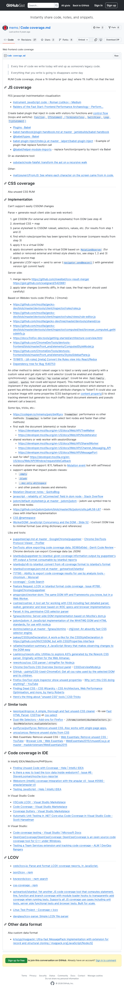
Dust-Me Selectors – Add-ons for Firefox (38, 719)
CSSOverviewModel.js (87, 667)
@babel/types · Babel (26, 136)
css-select (51, 715)
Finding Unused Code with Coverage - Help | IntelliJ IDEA (48, 767)
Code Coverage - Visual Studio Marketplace (40, 806)
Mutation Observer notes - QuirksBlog (36, 491)
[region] (62, 504)
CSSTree (35, 715)
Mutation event (76, 465)
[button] (95, 39)
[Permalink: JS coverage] (5, 87)
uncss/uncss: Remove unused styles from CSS (41, 732)
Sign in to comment (106, 960)
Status (52, 975)
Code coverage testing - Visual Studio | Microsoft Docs (47, 832)
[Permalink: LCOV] (5, 857)
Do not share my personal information (62, 978)
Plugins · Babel (22, 127)
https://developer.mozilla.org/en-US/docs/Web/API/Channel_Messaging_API (64, 447)
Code (11, 39)
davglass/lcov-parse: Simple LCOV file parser (40, 916)
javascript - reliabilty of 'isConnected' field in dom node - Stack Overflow (58, 496)
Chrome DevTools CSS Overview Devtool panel (42, 667)
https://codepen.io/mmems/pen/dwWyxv (38, 414)
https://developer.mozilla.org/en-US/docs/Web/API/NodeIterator (57, 435)
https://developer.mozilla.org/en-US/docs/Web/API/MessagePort (57, 452)
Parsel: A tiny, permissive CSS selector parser (41, 611)
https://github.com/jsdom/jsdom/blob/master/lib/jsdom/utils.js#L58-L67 (57, 509)
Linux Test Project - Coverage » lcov (35, 909)
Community (63, 975)
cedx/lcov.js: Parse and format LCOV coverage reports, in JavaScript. (55, 865)
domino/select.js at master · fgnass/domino (39, 628)
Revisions (28, 39)
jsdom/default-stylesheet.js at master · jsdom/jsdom (45, 500)
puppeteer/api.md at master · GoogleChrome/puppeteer (47, 539)
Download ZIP (112, 39)
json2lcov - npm (23, 872)
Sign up (111, 5)
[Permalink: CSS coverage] (5, 183)
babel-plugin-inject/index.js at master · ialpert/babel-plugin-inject (53, 141)
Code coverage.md (36, 28)
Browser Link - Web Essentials (44, 740)
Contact (81, 975)
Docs (73, 975)
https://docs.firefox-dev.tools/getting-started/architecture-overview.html (57, 338)
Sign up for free (16, 960)
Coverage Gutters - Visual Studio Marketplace (41, 811)
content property (91, 393)
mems (13, 28)
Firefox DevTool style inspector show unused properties (47, 680)
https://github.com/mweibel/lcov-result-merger (60, 279)
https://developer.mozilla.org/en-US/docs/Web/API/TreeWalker (56, 430)
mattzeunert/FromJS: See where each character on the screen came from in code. (63, 175)
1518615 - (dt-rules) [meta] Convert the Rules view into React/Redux (55, 359)
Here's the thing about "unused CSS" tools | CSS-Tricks (47, 696)
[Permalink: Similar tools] (5, 704)
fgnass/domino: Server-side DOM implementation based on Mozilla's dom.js (59, 616)
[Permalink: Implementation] (5, 199)
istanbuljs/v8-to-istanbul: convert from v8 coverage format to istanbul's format (61, 564)
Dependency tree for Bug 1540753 (34, 363)
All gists (65, 5)
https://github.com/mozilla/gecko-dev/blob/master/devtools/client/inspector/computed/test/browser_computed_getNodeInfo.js (64, 329)
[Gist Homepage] (15, 5)
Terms (24, 975)
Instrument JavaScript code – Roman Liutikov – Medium (47, 102)
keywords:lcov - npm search (30, 878)
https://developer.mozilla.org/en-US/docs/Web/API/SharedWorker (58, 443)
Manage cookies (95, 975)
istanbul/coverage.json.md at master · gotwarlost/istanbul (48, 568)
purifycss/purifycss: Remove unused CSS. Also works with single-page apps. (60, 728)
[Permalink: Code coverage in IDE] (5, 753)
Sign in (98, 5)
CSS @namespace (24, 517)
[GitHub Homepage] (52, 983)
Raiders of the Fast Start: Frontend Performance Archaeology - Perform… (58, 106)
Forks (67, 39)
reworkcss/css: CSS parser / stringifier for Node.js (43, 662)
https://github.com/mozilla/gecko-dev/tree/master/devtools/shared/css (56, 321)
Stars (49, 39)
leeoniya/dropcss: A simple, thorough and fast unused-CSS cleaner (54, 711)
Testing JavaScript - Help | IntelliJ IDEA (37, 789)
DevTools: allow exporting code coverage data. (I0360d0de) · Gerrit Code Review (63, 547)
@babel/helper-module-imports (32, 149)
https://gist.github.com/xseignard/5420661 (39, 283)
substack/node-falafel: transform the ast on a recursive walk (50, 162)
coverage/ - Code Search (28, 581)
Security (43, 975)
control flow (100, 113)
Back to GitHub (81, 5)
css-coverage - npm (25, 885)
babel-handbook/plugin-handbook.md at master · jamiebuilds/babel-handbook (61, 131)
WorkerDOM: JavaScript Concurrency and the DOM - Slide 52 (51, 522)
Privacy (33, 975)
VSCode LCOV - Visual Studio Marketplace (39, 802)
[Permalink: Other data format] (5, 924)
